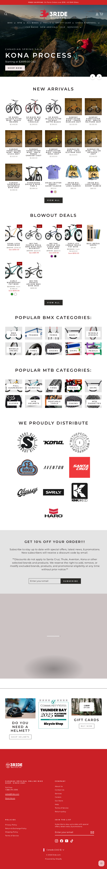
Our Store (59, 801)
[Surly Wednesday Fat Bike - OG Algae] (15, 294)
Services (73, 27)
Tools (47, 23)
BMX (10, 23)
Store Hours (10, 798)
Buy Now (86, 726)
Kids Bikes (53, 672)
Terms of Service (62, 808)
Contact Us (59, 790)
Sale (62, 27)
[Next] (99, 76)
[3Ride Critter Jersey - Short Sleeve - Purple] (51, 192)
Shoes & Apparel (86, 23)
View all (53, 200)
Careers (58, 797)
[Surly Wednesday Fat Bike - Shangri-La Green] (12, 294)
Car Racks (32, 27)
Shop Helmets (20, 737)
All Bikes (33, 23)
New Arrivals (49, 27)
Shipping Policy (11, 832)
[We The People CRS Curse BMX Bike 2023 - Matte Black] (55, 256)
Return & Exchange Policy (15, 828)
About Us (59, 786)
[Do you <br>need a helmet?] (20, 708)
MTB (20, 23)
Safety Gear (64, 23)
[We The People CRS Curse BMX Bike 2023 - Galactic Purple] (51, 256)
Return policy (60, 812)
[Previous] (92, 76)
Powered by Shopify (53, 859)
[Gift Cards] (87, 706)
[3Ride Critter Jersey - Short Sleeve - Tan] (55, 192)
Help (57, 804)
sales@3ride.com (12, 794)
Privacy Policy (11, 825)
